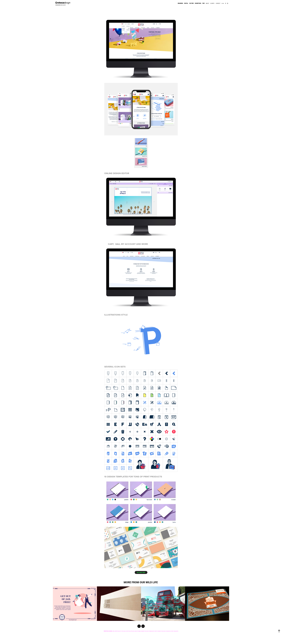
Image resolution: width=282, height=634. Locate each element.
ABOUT (207, 3)
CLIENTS (212, 3)
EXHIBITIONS (198, 3)
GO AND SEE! (141, 572)
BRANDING (180, 3)
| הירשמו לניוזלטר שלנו (117, 631)
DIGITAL (186, 3)
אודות (223, 3)
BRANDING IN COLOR (61, 5)
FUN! (203, 3)
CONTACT (218, 3)
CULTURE (191, 3)
